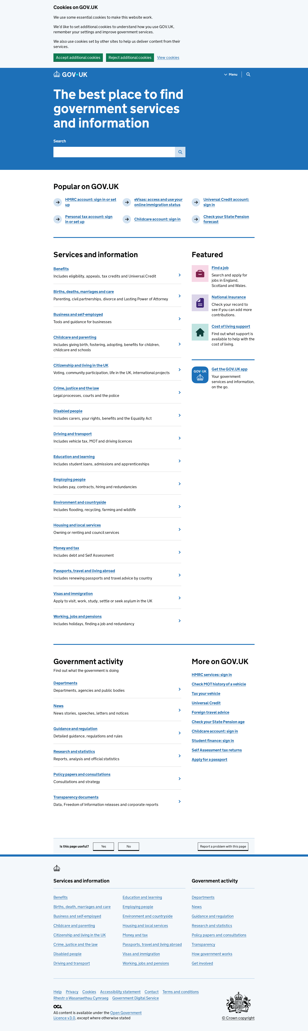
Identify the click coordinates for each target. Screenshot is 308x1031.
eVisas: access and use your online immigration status (158, 202)
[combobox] (114, 152)
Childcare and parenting (74, 337)
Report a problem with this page (223, 846)
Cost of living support (231, 326)
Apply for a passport (209, 759)
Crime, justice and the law (76, 388)
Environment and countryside (79, 502)
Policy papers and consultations (81, 774)
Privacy (72, 991)
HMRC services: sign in (212, 674)
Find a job (220, 267)
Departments (65, 683)
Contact (152, 991)
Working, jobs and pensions (77, 616)
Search (59, 141)
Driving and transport (72, 433)
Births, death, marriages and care (82, 906)
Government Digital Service (135, 998)
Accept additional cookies (78, 57)
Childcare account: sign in (157, 219)
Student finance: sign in (213, 740)
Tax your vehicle (206, 693)
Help (57, 991)
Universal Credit (206, 703)
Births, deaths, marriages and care (83, 291)
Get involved (202, 963)
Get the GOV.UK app (229, 369)
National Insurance (229, 297)
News (58, 705)
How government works (212, 953)
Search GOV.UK (180, 152)
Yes (107, 846)
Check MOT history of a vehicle (219, 684)
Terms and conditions (181, 991)
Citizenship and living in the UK (80, 365)
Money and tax (66, 548)
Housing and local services (77, 525)
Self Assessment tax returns (217, 750)
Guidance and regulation (75, 728)
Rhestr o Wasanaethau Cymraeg (80, 998)
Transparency (203, 944)
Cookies (89, 991)
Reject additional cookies (130, 57)
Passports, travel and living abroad (84, 570)
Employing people (69, 479)
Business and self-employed (78, 314)
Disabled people (67, 411)
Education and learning (74, 456)
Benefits (61, 268)
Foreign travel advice (210, 712)
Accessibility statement (120, 991)
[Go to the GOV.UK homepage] (70, 74)
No (133, 846)
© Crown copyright (238, 1018)
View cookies (168, 57)
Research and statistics (74, 751)
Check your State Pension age (218, 721)
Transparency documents (75, 797)
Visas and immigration (73, 593)
